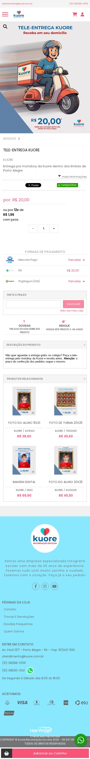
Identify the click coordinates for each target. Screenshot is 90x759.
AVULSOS (9, 138)
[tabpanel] (45, 77)
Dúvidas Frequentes (18, 624)
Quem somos (14, 631)
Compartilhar (68, 185)
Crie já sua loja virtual (45, 736)
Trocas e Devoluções (19, 617)
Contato (10, 609)
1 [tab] (85, 129)
